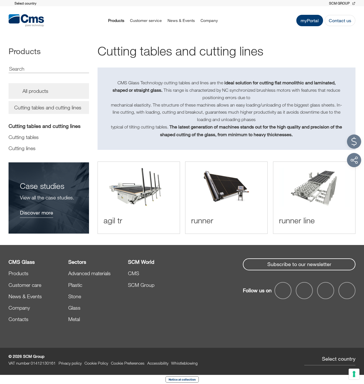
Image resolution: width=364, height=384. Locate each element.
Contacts (18, 319)
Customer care (25, 285)
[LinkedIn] (304, 290)
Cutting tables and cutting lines (44, 126)
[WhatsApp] (325, 290)
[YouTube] (282, 290)
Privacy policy (70, 363)
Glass (74, 308)
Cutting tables (24, 137)
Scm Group (340, 3)
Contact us (340, 20)
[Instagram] (346, 290)
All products (35, 91)
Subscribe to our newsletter (299, 264)
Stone (74, 296)
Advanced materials (89, 273)
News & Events (181, 20)
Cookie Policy (96, 363)
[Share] (354, 160)
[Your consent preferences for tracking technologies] (354, 374)
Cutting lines (22, 148)
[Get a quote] (354, 141)
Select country (338, 359)
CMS (133, 273)
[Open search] (228, 20)
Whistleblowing (184, 363)
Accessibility (157, 363)
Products (116, 20)
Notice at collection (182, 379)
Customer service (146, 20)
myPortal (310, 20)
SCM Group (141, 285)
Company (209, 20)
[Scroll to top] (354, 348)
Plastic (75, 285)
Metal (74, 319)
